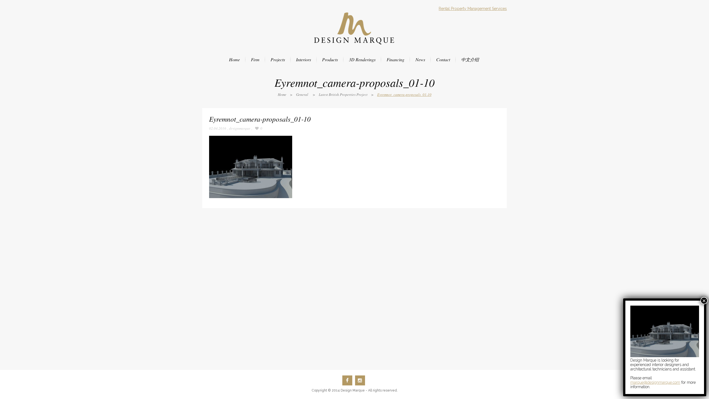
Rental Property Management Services (473, 8)
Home (282, 94)
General (302, 94)
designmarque (239, 128)
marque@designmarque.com (655, 382)
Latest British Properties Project (343, 94)
